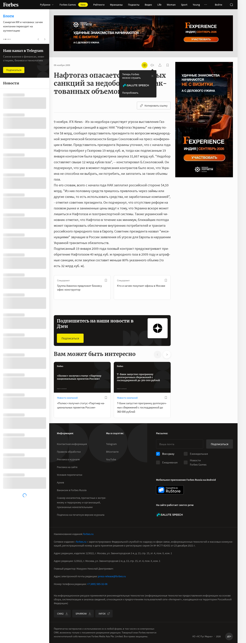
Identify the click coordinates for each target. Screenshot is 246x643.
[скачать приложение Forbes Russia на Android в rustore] (170, 490)
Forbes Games (73, 4)
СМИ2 (60, 613)
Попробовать (130, 92)
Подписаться (70, 338)
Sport (184, 4)
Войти (218, 4)
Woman (171, 4)
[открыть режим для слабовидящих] (144, 65)
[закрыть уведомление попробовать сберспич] (152, 76)
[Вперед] (177, 287)
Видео (148, 4)
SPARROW (81, 613)
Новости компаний (67, 397)
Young (196, 4)
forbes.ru (88, 534)
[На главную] (10, 5)
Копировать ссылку (156, 105)
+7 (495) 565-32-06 (97, 584)
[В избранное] (106, 280)
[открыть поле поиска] (231, 5)
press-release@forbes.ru (112, 576)
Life (159, 4)
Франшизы (116, 4)
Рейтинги (99, 4)
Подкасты (133, 4)
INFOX (102, 613)
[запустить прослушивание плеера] (152, 65)
